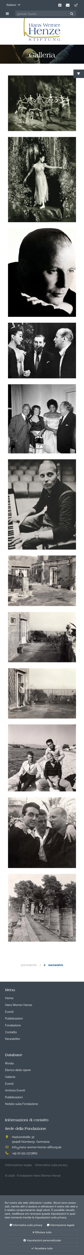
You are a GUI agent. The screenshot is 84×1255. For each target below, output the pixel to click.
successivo (55, 965)
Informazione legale (62, 1225)
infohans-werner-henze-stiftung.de (37, 1147)
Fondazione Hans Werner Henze (39, 1175)
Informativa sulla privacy (27, 1225)
